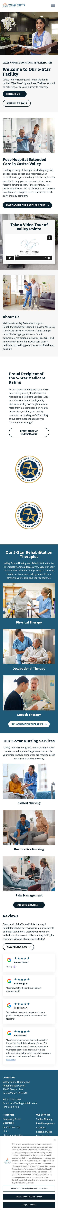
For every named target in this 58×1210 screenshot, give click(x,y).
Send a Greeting (11, 1127)
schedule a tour (16, 103)
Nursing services (27, 905)
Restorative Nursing (29, 849)
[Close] (55, 1140)
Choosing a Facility (13, 1135)
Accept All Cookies (29, 1205)
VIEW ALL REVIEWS (16, 946)
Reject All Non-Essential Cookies (29, 1196)
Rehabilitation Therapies (27, 724)
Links (5, 1131)
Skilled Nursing (29, 803)
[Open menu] (53, 6)
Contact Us (13, 94)
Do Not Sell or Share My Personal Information (29, 1188)
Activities (41, 1127)
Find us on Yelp (11, 1106)
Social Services (44, 1131)
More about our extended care (25, 205)
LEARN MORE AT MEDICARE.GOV (29, 432)
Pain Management (29, 895)
